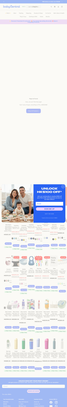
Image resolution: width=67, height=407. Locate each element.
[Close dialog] (63, 186)
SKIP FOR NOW (49, 213)
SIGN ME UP (49, 209)
